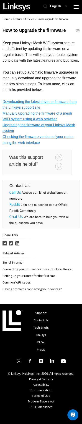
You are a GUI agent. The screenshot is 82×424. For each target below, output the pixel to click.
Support (40, 313)
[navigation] (76, 6)
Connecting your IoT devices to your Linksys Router (38, 269)
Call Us (15, 192)
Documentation (41, 390)
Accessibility (41, 385)
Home (6, 19)
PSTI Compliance (41, 407)
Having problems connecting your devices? (32, 289)
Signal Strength (13, 262)
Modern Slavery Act (41, 401)
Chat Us (16, 216)
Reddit (14, 204)
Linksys (13, 320)
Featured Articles (24, 19)
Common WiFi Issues (17, 282)
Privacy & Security (41, 379)
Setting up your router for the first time (29, 276)
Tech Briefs (41, 327)
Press (41, 349)
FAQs (40, 342)
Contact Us (41, 320)
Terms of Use (41, 396)
